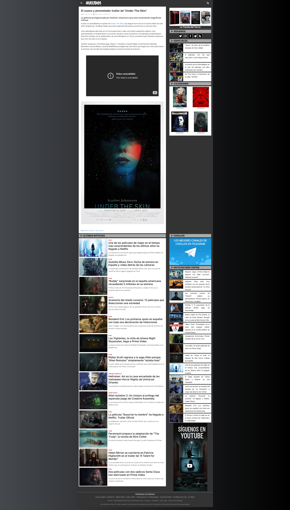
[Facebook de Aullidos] (190, 36)
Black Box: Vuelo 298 (125, 497)
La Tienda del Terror (190, 27)
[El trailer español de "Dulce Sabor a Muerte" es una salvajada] (176, 379)
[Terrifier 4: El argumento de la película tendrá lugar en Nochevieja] (176, 308)
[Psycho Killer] (201, 121)
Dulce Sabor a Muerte (104, 497)
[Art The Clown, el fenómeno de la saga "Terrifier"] (176, 76)
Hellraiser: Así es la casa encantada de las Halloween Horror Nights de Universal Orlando (134, 379)
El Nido (191, 497)
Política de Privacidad (175, 500)
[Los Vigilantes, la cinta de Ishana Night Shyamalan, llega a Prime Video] (93, 343)
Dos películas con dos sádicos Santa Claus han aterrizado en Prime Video (134, 473)
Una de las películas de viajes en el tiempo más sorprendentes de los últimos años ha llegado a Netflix (134, 245)
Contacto (147, 500)
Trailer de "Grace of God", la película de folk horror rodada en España (197, 358)
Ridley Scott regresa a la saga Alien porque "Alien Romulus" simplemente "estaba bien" (134, 359)
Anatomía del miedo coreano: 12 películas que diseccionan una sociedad (136, 301)
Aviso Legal (163, 500)
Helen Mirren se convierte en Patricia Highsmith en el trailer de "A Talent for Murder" (131, 455)
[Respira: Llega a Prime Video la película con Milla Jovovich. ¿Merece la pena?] (176, 274)
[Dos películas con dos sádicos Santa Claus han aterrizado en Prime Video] (93, 476)
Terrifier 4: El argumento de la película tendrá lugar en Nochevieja (197, 307)
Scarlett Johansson (89, 230)
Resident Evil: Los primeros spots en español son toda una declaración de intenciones (135, 321)
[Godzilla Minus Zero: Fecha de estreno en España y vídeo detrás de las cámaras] (93, 266)
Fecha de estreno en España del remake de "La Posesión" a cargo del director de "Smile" (197, 389)
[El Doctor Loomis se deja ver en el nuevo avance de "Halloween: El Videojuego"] (176, 418)
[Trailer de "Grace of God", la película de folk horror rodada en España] (176, 358)
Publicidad (155, 500)
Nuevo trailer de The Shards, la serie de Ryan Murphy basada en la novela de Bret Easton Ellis (197, 317)
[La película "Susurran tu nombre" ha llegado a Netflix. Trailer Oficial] (93, 419)
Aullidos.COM (122, 500)
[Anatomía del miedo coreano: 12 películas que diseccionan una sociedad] (93, 305)
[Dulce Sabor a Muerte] (180, 97)
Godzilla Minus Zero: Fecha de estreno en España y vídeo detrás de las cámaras (133, 263)
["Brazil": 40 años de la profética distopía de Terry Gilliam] (176, 48)
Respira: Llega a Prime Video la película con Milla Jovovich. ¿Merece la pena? (197, 274)
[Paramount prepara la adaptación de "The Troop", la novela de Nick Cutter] (93, 438)
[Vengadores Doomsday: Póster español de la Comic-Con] (176, 338)
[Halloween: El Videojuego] (179, 121)
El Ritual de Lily (179, 497)
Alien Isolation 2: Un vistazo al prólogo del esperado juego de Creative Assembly (133, 397)
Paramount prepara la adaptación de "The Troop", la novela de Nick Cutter (133, 435)
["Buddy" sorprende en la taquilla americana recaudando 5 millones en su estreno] (93, 286)
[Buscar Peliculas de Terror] (208, 3)
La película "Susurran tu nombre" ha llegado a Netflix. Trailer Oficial (136, 416)
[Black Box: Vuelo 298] (201, 97)
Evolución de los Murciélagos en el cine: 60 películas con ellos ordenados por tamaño (197, 67)
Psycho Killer (165, 497)
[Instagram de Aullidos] (185, 36)
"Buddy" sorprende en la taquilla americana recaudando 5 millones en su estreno (134, 282)
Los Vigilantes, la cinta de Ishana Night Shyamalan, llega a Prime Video (131, 340)
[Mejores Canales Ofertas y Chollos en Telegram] (190, 251)
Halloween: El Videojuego (147, 497)
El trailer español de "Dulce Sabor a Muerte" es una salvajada (197, 379)
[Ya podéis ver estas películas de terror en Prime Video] (176, 348)
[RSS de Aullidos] (200, 36)
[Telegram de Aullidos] (195, 36)
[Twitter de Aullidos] (180, 36)
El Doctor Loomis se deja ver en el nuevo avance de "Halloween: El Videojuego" (197, 418)
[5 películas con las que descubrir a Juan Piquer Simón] (176, 57)
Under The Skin (117, 23)
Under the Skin (100, 230)
